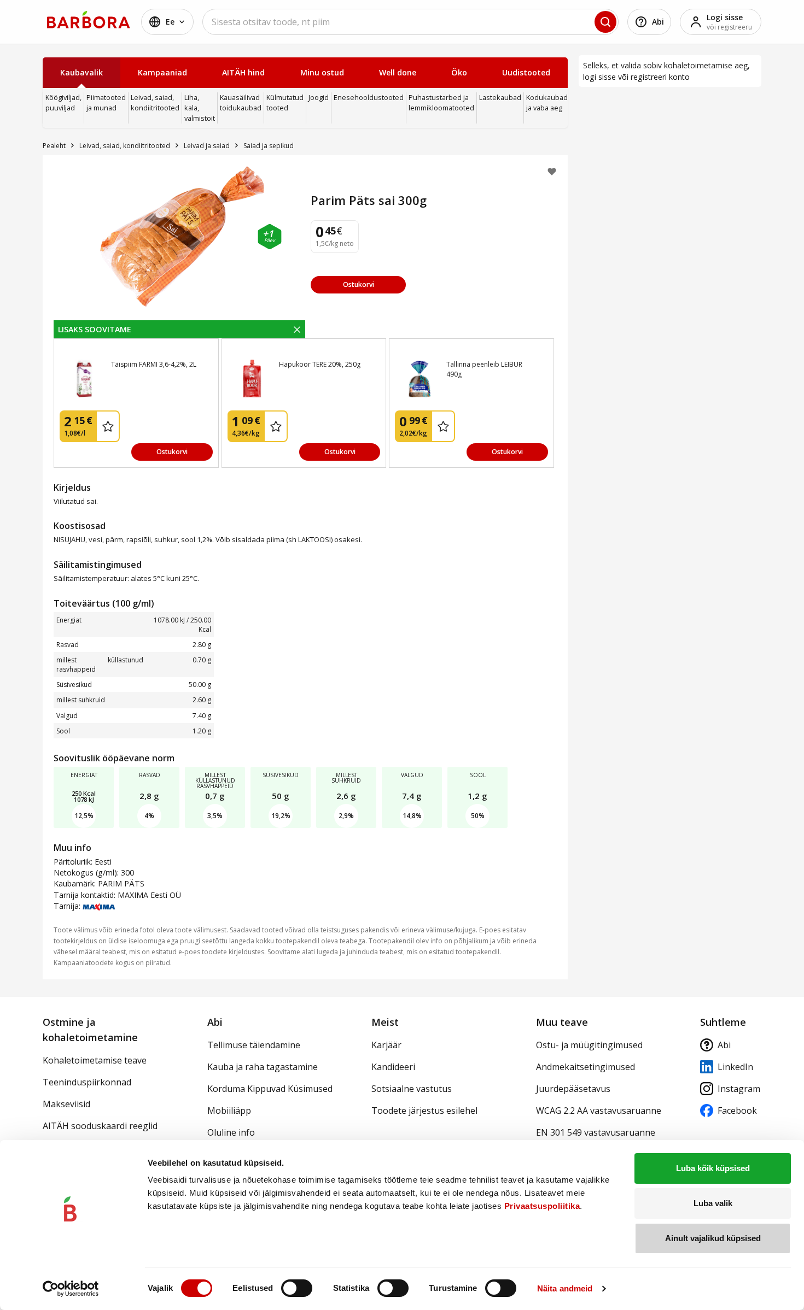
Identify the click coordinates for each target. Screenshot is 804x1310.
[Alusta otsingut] (605, 22)
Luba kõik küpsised (713, 1168)
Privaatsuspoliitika (542, 1206)
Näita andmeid (564, 1288)
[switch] (296, 1288)
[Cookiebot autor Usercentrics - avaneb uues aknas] (71, 1288)
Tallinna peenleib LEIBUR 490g (484, 369)
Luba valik (713, 1203)
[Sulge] (297, 329)
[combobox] (410, 22)
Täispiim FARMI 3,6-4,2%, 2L (153, 364)
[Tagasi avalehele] (88, 19)
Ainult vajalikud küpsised (713, 1238)
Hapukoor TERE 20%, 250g (319, 364)
